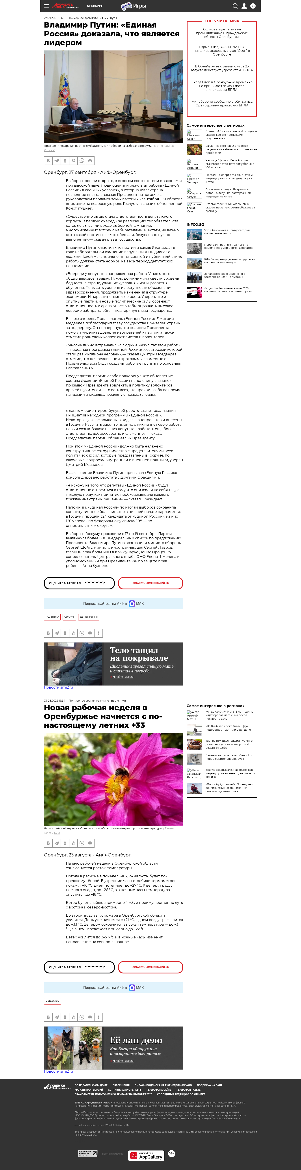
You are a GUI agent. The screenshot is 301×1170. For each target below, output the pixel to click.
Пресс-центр (121, 1085)
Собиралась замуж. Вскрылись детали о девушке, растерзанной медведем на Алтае (228, 193)
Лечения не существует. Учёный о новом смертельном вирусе (229, 757)
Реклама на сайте (159, 1089)
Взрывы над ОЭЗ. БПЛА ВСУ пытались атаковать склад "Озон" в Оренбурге (222, 50)
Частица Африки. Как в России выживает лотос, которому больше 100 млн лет (230, 164)
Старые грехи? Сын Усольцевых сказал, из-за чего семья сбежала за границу (230, 207)
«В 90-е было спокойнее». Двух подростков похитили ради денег (229, 727)
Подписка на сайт (209, 1085)
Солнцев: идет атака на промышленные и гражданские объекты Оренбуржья (222, 33)
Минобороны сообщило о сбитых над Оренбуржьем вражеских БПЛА (222, 103)
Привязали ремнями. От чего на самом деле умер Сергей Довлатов (228, 246)
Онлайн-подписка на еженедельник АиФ (163, 1085)
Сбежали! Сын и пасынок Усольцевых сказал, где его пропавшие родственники (231, 135)
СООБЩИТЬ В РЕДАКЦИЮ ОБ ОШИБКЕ (181, 1094)
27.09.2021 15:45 (54, 18)
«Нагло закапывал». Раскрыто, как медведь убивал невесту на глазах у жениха (230, 773)
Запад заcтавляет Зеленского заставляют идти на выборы (224, 275)
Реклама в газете (189, 1089)
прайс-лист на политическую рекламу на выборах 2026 (113, 1094)
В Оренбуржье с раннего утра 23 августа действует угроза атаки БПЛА (222, 68)
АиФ (57, 833)
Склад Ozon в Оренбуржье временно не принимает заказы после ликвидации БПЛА (222, 86)
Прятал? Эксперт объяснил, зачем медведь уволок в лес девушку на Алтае (229, 178)
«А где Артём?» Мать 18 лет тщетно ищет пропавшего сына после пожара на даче (229, 715)
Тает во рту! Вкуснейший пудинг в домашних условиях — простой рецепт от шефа (229, 744)
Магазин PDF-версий (89, 1089)
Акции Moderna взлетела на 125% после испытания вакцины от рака (228, 290)
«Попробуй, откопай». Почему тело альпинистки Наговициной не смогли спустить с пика (230, 788)
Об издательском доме (91, 1085)
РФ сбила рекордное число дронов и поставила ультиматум (230, 261)
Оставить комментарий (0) (150, 583)
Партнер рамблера (112, 1153)
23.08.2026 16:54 (54, 700)
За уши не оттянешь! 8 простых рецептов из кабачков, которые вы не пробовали (231, 149)
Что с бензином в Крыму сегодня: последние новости (227, 232)
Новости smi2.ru (58, 687)
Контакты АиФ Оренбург (124, 1089)
